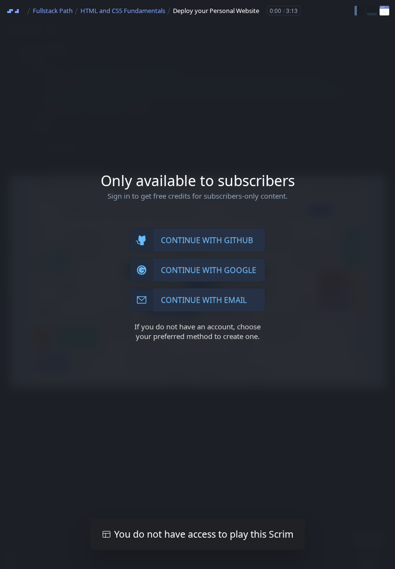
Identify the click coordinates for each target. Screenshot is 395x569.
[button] (359, 10)
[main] (197, 284)
